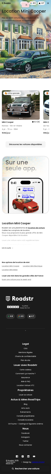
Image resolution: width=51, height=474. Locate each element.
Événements (25, 412)
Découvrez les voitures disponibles (25, 144)
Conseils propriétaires (25, 416)
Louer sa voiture (25, 395)
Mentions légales (25, 352)
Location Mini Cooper (10, 266)
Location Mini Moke (10, 270)
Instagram (25, 437)
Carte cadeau (25, 369)
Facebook (25, 433)
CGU (25, 348)
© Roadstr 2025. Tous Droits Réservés (12, 462)
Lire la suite (6, 248)
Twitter (25, 441)
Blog (25, 404)
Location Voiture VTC (25, 385)
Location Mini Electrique (32, 266)
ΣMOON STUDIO (38, 462)
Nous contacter (25, 445)
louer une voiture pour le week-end (16, 279)
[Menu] (48, 3)
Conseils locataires (25, 420)
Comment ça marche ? (25, 373)
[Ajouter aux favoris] (37, 93)
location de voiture (36, 228)
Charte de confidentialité (25, 356)
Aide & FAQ (25, 381)
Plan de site (25, 360)
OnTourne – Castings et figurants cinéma (25, 424)
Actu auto (25, 408)
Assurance (25, 377)
